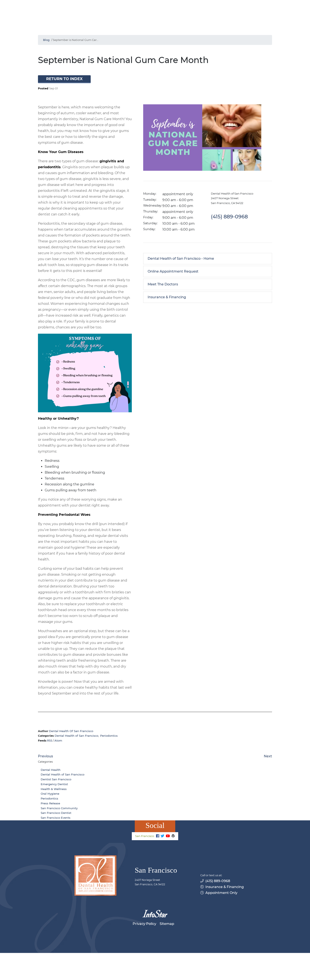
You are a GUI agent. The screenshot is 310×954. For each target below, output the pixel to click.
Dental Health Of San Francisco (71, 731)
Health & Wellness (54, 789)
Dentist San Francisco (56, 779)
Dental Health (51, 769)
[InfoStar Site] (155, 914)
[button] (64, 79)
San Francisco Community (59, 808)
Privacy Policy (144, 924)
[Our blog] (173, 836)
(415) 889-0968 (217, 881)
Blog (46, 40)
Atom (58, 740)
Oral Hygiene (50, 793)
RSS (49, 740)
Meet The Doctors (163, 284)
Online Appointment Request (173, 271)
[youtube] (168, 836)
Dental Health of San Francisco (76, 735)
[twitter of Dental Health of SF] (162, 836)
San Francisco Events (55, 817)
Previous (45, 756)
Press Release (50, 803)
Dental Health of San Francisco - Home (181, 259)
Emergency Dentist (54, 784)
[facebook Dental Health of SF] (157, 836)
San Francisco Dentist (56, 812)
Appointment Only (221, 893)
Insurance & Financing (167, 297)
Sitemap (167, 924)
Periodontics (109, 735)
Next (268, 756)
